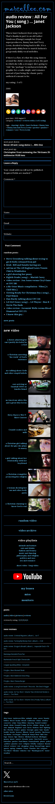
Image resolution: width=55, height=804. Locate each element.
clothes (45, 721)
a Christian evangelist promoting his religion (16, 475)
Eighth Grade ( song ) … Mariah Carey (25, 277)
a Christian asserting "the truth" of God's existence (17, 357)
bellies (6, 721)
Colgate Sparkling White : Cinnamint (16, 665)
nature (18, 739)
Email (6, 223)
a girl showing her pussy (19, 274)
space (48, 746)
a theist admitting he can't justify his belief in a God (15, 342)
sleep (32, 746)
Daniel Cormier (41, 723)
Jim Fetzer (46, 732)
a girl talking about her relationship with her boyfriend (16, 460)
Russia (47, 744)
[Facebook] (23, 111)
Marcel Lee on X (11, 782)
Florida (10, 730)
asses (40, 718)
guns (36, 730)
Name (7, 212)
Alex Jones (8, 718)
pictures (19, 615)
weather (7, 753)
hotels (12, 732)
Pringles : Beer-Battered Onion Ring (16, 676)
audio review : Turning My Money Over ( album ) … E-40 (23, 641)
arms (35, 718)
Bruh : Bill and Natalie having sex (23, 265)
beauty (46, 718)
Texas (26, 748)
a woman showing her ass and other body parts (17, 490)
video (12, 615)
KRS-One (43, 734)
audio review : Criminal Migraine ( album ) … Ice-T (21, 635)
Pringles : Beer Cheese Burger (14, 681)
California (31, 721)
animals (29, 718)
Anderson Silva (19, 718)
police (48, 741)
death (6, 725)
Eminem (11, 727)
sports (6, 748)
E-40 (47, 725)
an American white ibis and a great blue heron (16, 401)
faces (30, 727)
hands (46, 730)
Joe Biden (7, 734)
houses (19, 732)
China (38, 721)
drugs (42, 725)
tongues (44, 748)
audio (6, 615)
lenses (10, 737)
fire (5, 730)
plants (42, 741)
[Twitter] (13, 111)
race (20, 744)
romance (10, 130)
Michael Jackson (31, 737)
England (18, 727)
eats (5, 727)
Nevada (25, 739)
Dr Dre (29, 725)
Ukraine (16, 751)
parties (36, 128)
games (23, 730)
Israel (32, 732)
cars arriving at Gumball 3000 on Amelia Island (19, 386)
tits (38, 748)
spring (12, 748)
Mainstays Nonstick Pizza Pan (14, 654)
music (12, 739)
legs (5, 737)
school (6, 746)
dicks (22, 125)
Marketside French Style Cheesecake (17, 659)
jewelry (38, 732)
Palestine (7, 741)
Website (8, 234)
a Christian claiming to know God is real (16, 505)
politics (7, 744)
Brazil (23, 721)
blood (12, 721)
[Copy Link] (8, 111)
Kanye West (34, 734)
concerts (7, 723)
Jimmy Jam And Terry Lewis (19, 128)
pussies (44, 128)
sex (16, 130)
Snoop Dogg (40, 746)
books (18, 721)
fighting (47, 727)
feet (41, 727)
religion (26, 744)
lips (15, 737)
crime (14, 723)
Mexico (21, 737)
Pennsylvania (34, 741)
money (6, 739)
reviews (17, 121)
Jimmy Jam (44, 125)
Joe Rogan (16, 734)
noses (45, 739)
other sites (8, 791)
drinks (35, 725)
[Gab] (18, 111)
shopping (25, 746)
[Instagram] (28, 111)
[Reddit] (38, 111)
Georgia (30, 730)
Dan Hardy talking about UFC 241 (23, 299)
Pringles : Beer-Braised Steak (14, 670)
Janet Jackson (32, 125)
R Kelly (33, 744)
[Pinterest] (33, 111)
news (31, 739)
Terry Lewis (25, 130)
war (29, 751)
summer (19, 748)
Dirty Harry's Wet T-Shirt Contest (17, 416)
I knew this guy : (15, 314)
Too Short (8, 751)
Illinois (25, 732)
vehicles (23, 751)
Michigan (43, 737)
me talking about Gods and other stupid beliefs (16, 371)
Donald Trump (20, 725)
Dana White (21, 723)
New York (38, 739)
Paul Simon (23, 741)
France (17, 730)
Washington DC (38, 751)
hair (41, 730)
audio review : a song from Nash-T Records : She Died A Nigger (26, 686)
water (47, 751)
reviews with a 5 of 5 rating (34, 121)
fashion (36, 727)
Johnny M (25, 734)
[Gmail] (43, 111)
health (6, 732)
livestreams (9, 796)
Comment (9, 179)
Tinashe (32, 748)
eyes (24, 727)
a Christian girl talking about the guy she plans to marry (16, 446)
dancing (14, 125)
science (13, 746)
